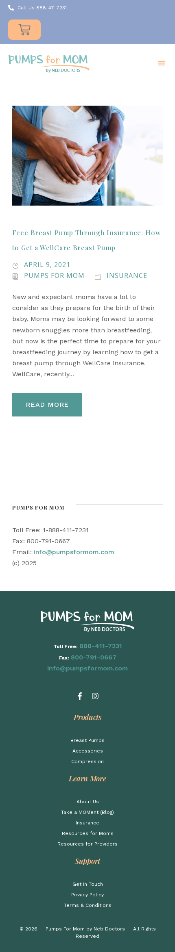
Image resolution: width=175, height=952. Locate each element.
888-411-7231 (100, 646)
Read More (47, 404)
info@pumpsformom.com (74, 552)
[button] (161, 63)
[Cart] (24, 30)
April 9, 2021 (47, 264)
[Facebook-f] (79, 696)
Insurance (127, 275)
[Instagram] (95, 696)
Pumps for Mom (54, 275)
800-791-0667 (93, 657)
